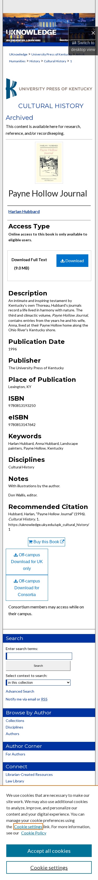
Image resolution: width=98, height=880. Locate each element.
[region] (49, 832)
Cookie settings (28, 826)
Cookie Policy (33, 832)
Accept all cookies (49, 851)
